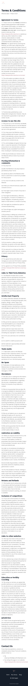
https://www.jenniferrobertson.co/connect (13, 75)
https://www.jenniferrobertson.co (10, 34)
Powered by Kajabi (14, 683)
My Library (14, 674)
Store (7, 674)
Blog (20, 674)
